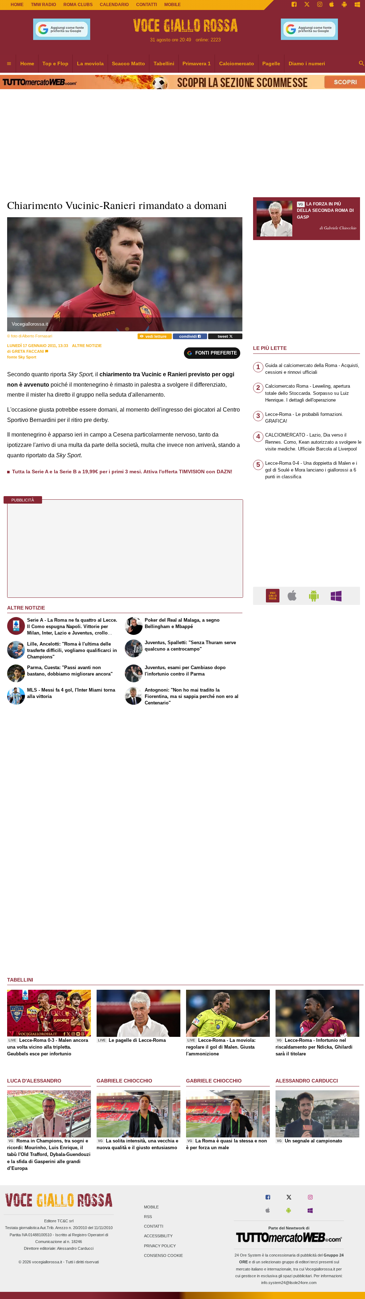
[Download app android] (344, 5)
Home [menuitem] (27, 63)
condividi (188, 336)
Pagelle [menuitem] (271, 63)
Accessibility (158, 1236)
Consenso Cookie (163, 1255)
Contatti (153, 1226)
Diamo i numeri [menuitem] (307, 63)
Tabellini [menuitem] (164, 63)
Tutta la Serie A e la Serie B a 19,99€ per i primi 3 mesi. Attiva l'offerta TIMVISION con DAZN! (122, 471)
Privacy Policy (160, 1246)
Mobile (151, 1207)
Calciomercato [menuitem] (236, 63)
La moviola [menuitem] (90, 63)
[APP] (274, 595)
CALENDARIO (114, 4)
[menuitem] (9, 63)
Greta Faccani (28, 351)
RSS (148, 1216)
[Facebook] (294, 5)
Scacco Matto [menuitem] (128, 63)
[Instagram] (319, 5)
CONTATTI (146, 4)
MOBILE (172, 4)
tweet (223, 336)
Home (17, 4)
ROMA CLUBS (78, 4)
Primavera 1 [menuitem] (196, 63)
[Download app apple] (332, 5)
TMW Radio (43, 4)
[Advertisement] (306, 887)
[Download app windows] (357, 5)
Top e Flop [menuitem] (55, 63)
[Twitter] (307, 5)
